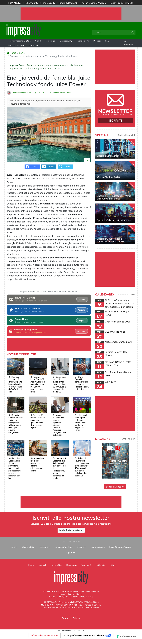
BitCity (14, 546)
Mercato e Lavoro (16, 45)
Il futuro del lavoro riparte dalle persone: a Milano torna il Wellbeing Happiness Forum (81, 422)
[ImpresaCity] (24, 30)
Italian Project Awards (121, 3)
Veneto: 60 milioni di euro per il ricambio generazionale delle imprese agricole (38, 421)
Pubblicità (100, 564)
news (22, 52)
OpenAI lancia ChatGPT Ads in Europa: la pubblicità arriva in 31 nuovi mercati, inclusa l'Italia (38, 384)
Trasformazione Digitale (19, 41)
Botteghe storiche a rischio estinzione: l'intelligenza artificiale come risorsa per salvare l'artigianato (15, 424)
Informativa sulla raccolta (44, 635)
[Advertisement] (71, 502)
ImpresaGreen (98, 546)
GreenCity (82, 546)
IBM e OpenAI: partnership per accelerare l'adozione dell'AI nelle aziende (82, 383)
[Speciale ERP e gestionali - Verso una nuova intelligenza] (115, 191)
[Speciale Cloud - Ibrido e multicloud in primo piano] (115, 234)
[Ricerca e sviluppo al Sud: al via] (15, 366)
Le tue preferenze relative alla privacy (83, 635)
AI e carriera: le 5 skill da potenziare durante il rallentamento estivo (37, 464)
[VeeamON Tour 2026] (115, 170)
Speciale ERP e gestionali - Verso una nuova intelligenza (114, 197)
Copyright (86, 564)
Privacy (76, 618)
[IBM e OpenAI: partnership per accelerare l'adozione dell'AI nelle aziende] (82, 366)
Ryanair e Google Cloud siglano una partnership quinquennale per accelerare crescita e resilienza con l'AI (14, 468)
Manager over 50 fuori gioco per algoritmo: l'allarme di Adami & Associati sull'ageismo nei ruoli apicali (59, 425)
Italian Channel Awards (94, 3)
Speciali (42, 564)
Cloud (38, 41)
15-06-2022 (41, 93)
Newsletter (129, 44)
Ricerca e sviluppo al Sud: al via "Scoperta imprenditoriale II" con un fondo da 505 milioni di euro (15, 384)
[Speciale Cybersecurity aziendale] (115, 213)
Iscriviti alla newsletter (71, 530)
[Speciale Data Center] (115, 149)
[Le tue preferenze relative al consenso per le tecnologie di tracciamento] (127, 636)
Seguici (82, 320)
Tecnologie (50, 41)
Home (12, 52)
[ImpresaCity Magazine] (115, 460)
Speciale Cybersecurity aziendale (114, 220)
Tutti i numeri (127, 438)
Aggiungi (81, 310)
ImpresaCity (49, 3)
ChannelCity (32, 3)
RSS (112, 564)
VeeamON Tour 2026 (108, 177)
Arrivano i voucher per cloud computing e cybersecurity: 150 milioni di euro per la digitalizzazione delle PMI (82, 467)
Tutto (132, 294)
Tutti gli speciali (126, 135)
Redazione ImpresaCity (21, 93)
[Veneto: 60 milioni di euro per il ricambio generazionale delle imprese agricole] (37, 404)
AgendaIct (71, 552)
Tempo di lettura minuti (62, 93)
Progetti (97, 41)
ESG (107, 41)
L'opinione (33, 45)
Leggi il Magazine (115, 486)
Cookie (65, 618)
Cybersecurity (66, 41)
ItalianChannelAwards (120, 546)
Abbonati (81, 331)
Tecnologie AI (83, 41)
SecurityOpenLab (68, 3)
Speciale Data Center (108, 155)
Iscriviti (82, 299)
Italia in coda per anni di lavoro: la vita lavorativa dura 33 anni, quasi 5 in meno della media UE (59, 384)
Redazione (71, 564)
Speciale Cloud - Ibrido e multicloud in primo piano (110, 240)
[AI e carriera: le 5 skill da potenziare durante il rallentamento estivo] (37, 447)
